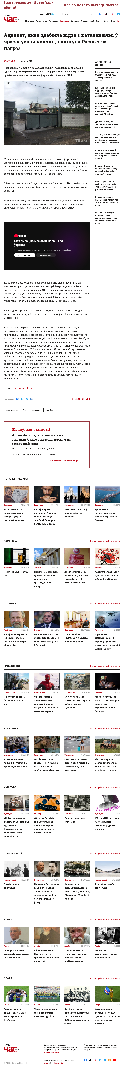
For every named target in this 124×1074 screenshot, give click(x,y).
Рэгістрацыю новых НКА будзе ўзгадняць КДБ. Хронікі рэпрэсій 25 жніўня (107, 76)
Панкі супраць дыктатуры (11, 886)
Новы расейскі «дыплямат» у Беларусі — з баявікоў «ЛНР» (76, 638)
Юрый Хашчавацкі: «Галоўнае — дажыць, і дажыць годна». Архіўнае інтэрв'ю (76, 955)
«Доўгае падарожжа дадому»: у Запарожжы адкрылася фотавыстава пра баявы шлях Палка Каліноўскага (16, 827)
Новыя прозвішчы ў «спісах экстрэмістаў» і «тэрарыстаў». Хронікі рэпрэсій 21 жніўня (106, 185)
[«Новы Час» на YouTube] (114, 1060)
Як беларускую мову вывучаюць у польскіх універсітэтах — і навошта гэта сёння (76, 577)
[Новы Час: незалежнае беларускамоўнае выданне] (11, 17)
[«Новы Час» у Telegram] (118, 13)
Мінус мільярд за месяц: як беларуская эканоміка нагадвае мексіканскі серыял (106, 764)
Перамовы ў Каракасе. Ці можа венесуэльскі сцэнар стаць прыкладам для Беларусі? (46, 579)
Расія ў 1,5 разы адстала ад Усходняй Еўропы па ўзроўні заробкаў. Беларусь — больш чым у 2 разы (45, 516)
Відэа (113, 21)
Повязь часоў (87, 21)
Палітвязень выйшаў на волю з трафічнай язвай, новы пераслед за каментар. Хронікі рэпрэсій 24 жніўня (106, 108)
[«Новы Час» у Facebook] (100, 13)
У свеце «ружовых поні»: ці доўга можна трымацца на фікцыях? (16, 763)
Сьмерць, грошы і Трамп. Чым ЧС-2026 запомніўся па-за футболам (15, 1014)
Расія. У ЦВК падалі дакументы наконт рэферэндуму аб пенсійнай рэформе (14, 515)
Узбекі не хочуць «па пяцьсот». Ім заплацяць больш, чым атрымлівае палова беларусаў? (107, 704)
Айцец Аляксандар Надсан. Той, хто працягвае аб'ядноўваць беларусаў (47, 955)
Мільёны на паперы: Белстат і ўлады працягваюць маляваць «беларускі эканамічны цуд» (106, 218)
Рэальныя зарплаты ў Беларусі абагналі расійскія (75, 513)
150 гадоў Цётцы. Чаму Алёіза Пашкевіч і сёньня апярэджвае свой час (107, 823)
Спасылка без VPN (81, 399)
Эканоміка (53, 21)
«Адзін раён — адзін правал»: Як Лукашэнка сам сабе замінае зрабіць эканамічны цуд (46, 764)
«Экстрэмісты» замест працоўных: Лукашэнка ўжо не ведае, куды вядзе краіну (76, 764)
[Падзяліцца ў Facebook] (17, 399)
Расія (25, 410)
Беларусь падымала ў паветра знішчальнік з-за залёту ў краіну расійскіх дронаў (107, 154)
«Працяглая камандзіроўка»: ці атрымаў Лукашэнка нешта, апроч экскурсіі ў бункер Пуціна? (107, 641)
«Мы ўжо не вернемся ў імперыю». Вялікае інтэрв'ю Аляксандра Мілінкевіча (16, 639)
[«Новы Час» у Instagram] (112, 13)
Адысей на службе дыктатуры (104, 886)
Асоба (99, 21)
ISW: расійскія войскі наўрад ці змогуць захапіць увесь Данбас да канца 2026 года (106, 92)
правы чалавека (11, 410)
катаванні (36, 410)
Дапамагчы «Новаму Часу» (64, 460)
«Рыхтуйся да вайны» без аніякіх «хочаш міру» (15, 700)
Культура (75, 21)
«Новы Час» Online (51, 1052)
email (46, 1063)
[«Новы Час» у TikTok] (106, 13)
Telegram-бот (58, 1063)
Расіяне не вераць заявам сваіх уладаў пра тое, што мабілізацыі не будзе (106, 201)
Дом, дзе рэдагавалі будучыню (75, 820)
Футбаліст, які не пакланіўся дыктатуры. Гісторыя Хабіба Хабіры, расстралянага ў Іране (76, 1016)
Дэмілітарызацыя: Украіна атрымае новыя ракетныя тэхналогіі (106, 124)
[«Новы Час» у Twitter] (105, 1060)
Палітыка (29, 21)
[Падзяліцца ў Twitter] (27, 399)
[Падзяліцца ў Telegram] (22, 399)
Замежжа (64, 21)
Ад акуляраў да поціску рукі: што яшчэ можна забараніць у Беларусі (107, 575)
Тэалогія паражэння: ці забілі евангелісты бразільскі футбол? (46, 1013)
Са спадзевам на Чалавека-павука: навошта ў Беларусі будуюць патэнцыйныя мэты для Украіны (46, 704)
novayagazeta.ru (23, 388)
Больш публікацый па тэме (103, 541)
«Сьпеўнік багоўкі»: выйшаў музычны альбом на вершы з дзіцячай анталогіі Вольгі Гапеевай (44, 825)
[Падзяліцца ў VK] (32, 399)
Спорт (106, 21)
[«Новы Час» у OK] (110, 1060)
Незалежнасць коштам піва (16, 574)
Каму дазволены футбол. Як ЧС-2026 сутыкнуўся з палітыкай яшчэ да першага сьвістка (107, 1016)
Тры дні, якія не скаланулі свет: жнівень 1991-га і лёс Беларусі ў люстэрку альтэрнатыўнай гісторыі (107, 139)
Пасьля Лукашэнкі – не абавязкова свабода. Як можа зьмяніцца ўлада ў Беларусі (46, 639)
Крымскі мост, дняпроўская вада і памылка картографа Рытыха (106, 515)
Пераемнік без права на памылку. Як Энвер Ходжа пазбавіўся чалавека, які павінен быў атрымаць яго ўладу (46, 893)
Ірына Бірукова (51, 410)
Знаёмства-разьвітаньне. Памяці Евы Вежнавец (106, 954)
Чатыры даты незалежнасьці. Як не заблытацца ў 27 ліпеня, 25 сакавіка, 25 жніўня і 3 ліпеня (77, 891)
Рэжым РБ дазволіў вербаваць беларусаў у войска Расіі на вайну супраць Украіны (106, 170)
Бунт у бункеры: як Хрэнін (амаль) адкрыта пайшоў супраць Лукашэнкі (77, 702)
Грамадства (41, 21)
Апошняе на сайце (103, 64)
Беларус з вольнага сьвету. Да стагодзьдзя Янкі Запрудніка (16, 954)
